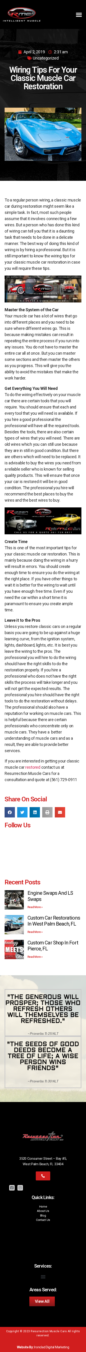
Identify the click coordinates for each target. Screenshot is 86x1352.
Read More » (35, 907)
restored (32, 767)
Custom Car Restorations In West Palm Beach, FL (54, 921)
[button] (79, 14)
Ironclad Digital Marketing (51, 1347)
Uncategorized (46, 58)
